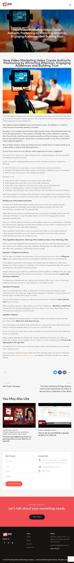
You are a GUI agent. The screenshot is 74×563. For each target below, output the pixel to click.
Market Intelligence (10, 434)
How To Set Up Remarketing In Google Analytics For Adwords (53, 434)
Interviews (25, 432)
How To (37, 25)
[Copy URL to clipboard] (69, 372)
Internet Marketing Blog (11, 432)
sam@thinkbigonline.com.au (25, 355)
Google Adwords (44, 430)
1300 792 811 (46, 471)
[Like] (5, 372)
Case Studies (7, 430)
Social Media (22, 434)
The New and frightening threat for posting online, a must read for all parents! (17, 439)
